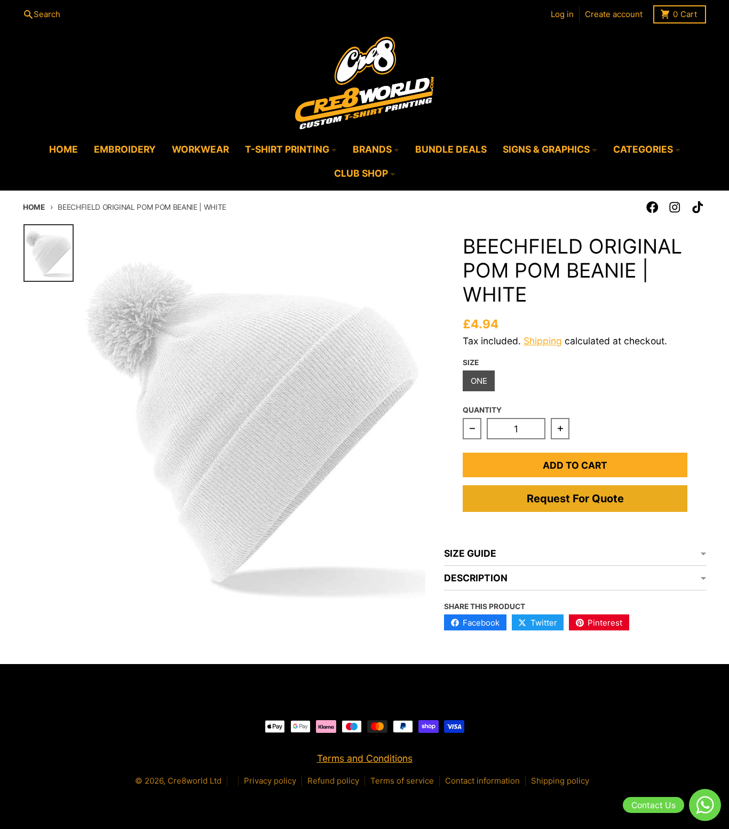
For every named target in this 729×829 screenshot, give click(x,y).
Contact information (482, 781)
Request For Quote (575, 498)
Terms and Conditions (365, 758)
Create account (614, 14)
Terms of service (402, 781)
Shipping (543, 340)
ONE (479, 381)
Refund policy (333, 781)
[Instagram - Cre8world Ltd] (675, 207)
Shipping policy (560, 781)
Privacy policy (270, 781)
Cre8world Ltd (194, 781)
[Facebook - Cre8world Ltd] (652, 207)
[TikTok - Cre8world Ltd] (698, 207)
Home (34, 207)
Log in (562, 14)
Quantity (482, 410)
